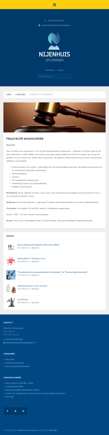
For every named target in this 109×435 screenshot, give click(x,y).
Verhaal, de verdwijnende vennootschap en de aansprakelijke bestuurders (36, 393)
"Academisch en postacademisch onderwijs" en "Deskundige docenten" (53, 272)
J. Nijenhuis (34, 248)
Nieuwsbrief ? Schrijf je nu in (32, 258)
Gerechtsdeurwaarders (15, 363)
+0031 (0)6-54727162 (55, 21)
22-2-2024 (22, 275)
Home (8, 95)
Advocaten (10, 359)
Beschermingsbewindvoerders (18, 366)
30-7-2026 (22, 248)
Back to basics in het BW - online (19, 383)
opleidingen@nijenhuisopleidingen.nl (56, 25)
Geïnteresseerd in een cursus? (32, 286)
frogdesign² (53, 430)
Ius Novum (50, 70)
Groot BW (10, 397)
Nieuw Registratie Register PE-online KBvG (38, 245)
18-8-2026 (22, 303)
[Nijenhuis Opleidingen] (54, 47)
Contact (60, 70)
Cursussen (20, 95)
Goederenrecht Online (14, 386)
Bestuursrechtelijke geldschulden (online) (22, 390)
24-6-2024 (22, 262)
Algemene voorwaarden (27, 430)
